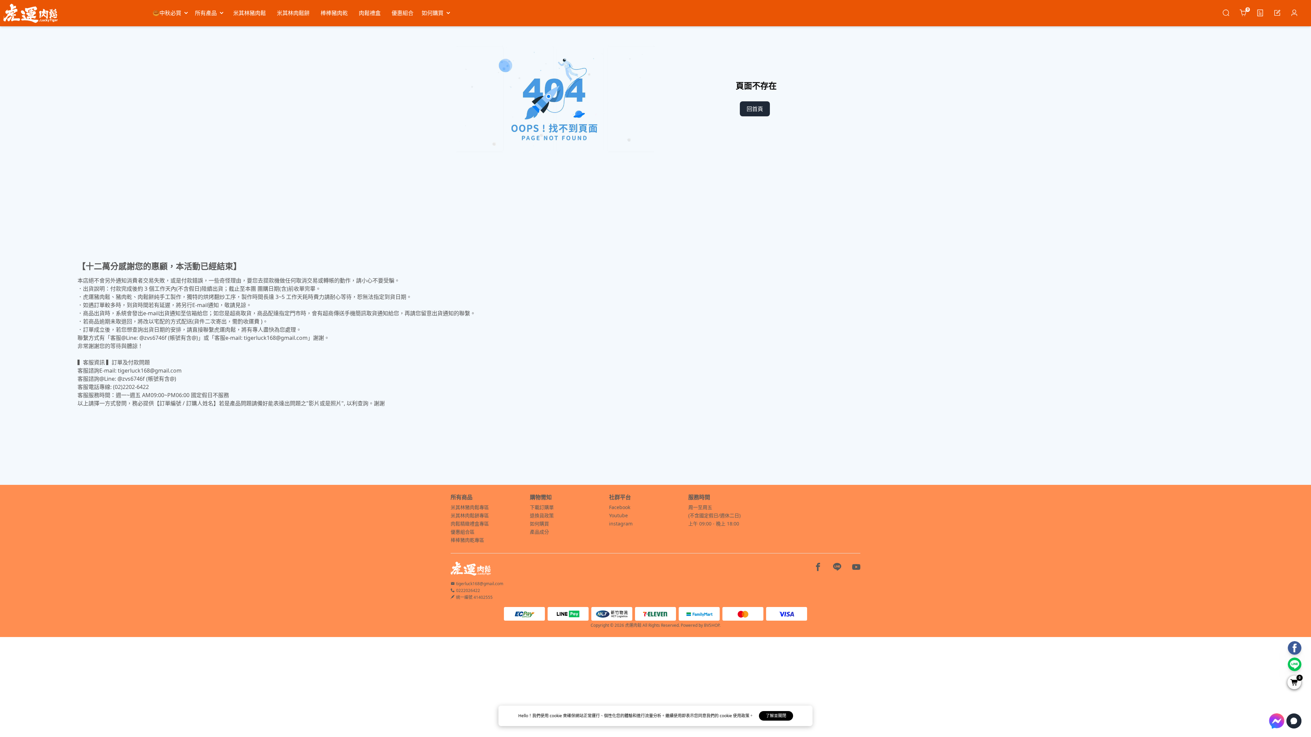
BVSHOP (711, 625)
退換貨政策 (542, 515)
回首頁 (755, 109)
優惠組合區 (463, 532)
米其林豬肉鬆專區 (470, 507)
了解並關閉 (776, 716)
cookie (556, 716)
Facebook (619, 507)
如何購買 (539, 523)
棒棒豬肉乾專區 (467, 540)
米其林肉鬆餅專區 (470, 515)
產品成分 (539, 532)
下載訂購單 (542, 507)
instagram (621, 523)
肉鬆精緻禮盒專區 (470, 523)
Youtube (618, 515)
